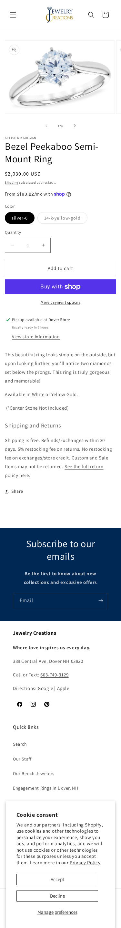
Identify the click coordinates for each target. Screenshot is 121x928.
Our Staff (22, 759)
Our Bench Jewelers (34, 773)
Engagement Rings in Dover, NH (45, 788)
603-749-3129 (54, 675)
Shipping (11, 182)
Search (20, 744)
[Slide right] (75, 126)
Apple (63, 688)
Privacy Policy (85, 862)
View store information (36, 337)
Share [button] (17, 491)
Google (45, 688)
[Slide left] (46, 126)
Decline (57, 896)
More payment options (60, 302)
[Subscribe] (101, 600)
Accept (57, 879)
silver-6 (20, 218)
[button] (13, 15)
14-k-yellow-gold (65, 219)
